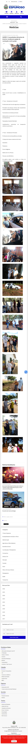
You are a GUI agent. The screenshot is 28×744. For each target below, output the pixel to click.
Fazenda (4, 563)
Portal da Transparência (6, 671)
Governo (3, 656)
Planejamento (5, 573)
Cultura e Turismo (5, 654)
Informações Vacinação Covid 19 (8, 651)
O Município (4, 652)
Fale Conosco (4, 715)
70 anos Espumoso (6, 533)
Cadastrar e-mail (14, 637)
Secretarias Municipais (6, 658)
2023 (3, 598)
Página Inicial (12, 22)
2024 (3, 595)
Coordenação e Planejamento (9, 549)
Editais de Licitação (5, 676)
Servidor (17, 13)
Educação (4, 559)
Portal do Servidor (5, 695)
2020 (3, 608)
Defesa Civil (5, 556)
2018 (3, 615)
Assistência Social (6, 546)
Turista (22, 13)
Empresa (12, 13)
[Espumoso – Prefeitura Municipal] (14, 7)
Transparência (4, 662)
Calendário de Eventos (6, 708)
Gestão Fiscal (4, 678)
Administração (5, 539)
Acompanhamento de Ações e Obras (10, 536)
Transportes (5, 579)
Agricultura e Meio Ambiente (8, 543)
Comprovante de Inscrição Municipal (9, 689)
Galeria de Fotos (5, 706)
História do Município (6, 704)
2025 (3, 592)
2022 (3, 602)
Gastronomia (4, 713)
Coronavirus (5, 553)
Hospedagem (4, 712)
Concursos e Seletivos (6, 674)
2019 (3, 612)
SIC (2, 672)
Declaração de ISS (5, 687)
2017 (3, 618)
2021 (3, 605)
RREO (3, 680)
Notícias (3, 660)
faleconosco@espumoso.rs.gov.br (15, 731)
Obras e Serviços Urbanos (8, 569)
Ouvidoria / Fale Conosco (7, 664)
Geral (17, 22)
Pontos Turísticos (5, 710)
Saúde (17, 35)
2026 (3, 588)
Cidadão (6, 13)
